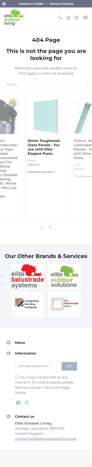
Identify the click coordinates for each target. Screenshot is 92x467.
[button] (4, 4)
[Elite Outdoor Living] (14, 17)
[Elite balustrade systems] (28, 276)
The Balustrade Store (41, 172)
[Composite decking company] (28, 304)
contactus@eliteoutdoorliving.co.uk (45, 439)
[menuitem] (60, 17)
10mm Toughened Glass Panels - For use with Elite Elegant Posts (44, 147)
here (31, 73)
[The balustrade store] (64, 304)
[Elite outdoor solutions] (64, 276)
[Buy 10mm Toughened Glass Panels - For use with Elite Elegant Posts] (46, 116)
